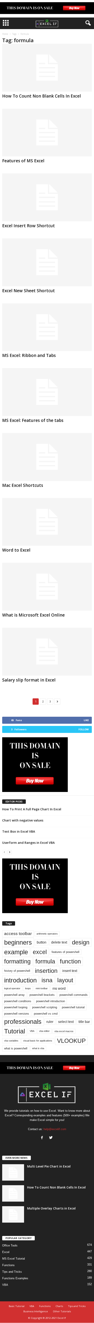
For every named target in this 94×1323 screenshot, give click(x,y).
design (80, 942)
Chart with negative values (22, 820)
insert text (69, 971)
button (41, 942)
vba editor (44, 1031)
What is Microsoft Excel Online (33, 615)
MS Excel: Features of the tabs (32, 420)
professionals (23, 1021)
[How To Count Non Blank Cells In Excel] (47, 68)
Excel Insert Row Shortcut (28, 226)
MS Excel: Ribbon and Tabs (29, 355)
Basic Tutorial (16, 1306)
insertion (46, 970)
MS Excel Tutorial (13, 1258)
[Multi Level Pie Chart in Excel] (13, 1172)
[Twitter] (51, 1138)
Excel (5, 1252)
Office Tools (9, 1245)
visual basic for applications (37, 1040)
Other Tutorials (62, 1311)
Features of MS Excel (23, 161)
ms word (59, 988)
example (16, 952)
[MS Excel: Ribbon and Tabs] (47, 327)
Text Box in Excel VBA (18, 831)
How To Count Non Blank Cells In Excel (41, 96)
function (70, 961)
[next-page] (9, 852)
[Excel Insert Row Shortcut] (47, 197)
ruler (49, 1022)
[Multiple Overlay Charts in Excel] (13, 1214)
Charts (59, 1306)
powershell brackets (42, 994)
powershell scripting (44, 1007)
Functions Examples (15, 1278)
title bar (84, 1022)
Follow (83, 729)
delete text (59, 942)
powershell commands (73, 994)
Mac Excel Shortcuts (22, 485)
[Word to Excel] (47, 522)
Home (5, 33)
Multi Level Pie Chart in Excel (49, 1166)
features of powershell (65, 952)
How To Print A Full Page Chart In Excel (31, 809)
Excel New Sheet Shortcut (28, 291)
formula (45, 961)
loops (28, 988)
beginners (18, 942)
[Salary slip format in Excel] (47, 652)
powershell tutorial (73, 1007)
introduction (20, 980)
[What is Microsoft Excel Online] (47, 587)
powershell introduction (50, 1001)
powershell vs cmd (45, 1013)
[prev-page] (4, 852)
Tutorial (14, 1031)
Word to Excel (16, 550)
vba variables (11, 1040)
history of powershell (17, 970)
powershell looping (15, 1007)
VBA (32, 1031)
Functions (8, 1265)
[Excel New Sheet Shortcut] (47, 262)
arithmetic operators (47, 933)
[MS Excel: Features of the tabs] (47, 392)
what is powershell (15, 1048)
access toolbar (18, 933)
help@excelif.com (55, 1129)
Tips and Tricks (12, 1271)
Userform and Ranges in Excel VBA (28, 843)
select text (66, 1022)
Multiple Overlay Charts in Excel (51, 1208)
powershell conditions (17, 1001)
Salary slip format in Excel (29, 680)
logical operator (12, 988)
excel (40, 952)
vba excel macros (63, 1031)
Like (86, 720)
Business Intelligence (35, 1311)
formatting (17, 961)
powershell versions (16, 1013)
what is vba (38, 1048)
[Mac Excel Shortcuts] (47, 457)
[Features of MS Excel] (47, 133)
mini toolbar (42, 988)
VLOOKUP (71, 1040)
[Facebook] (42, 1138)
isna (47, 980)
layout (65, 980)
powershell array (14, 994)
